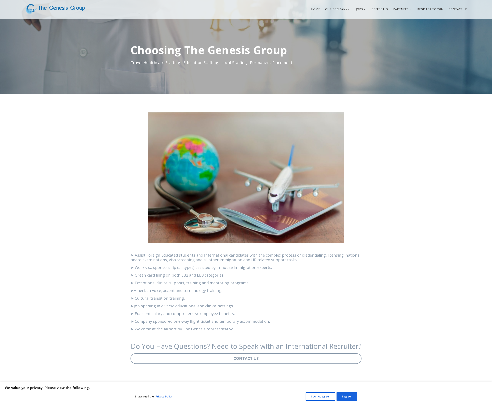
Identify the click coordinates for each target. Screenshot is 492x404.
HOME (315, 9)
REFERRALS (380, 9)
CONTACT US (458, 9)
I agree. (346, 396)
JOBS (359, 9)
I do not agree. (320, 396)
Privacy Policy (163, 396)
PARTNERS (401, 9)
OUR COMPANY (336, 9)
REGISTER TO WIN (430, 9)
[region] (246, 393)
